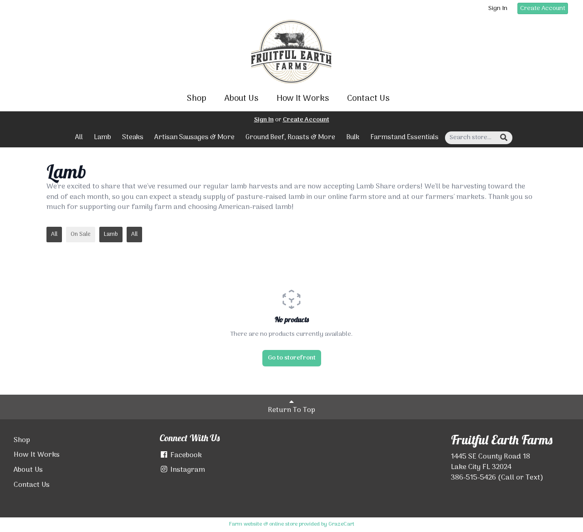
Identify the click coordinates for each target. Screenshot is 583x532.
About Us (241, 99)
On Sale (81, 234)
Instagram (187, 470)
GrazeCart (341, 524)
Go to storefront (292, 358)
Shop (196, 99)
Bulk (352, 137)
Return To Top (291, 410)
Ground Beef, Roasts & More (290, 137)
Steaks (132, 137)
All (79, 137)
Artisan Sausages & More (194, 137)
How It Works (302, 99)
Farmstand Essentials (404, 137)
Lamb (102, 137)
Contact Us (368, 99)
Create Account (542, 8)
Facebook (185, 455)
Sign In (497, 8)
